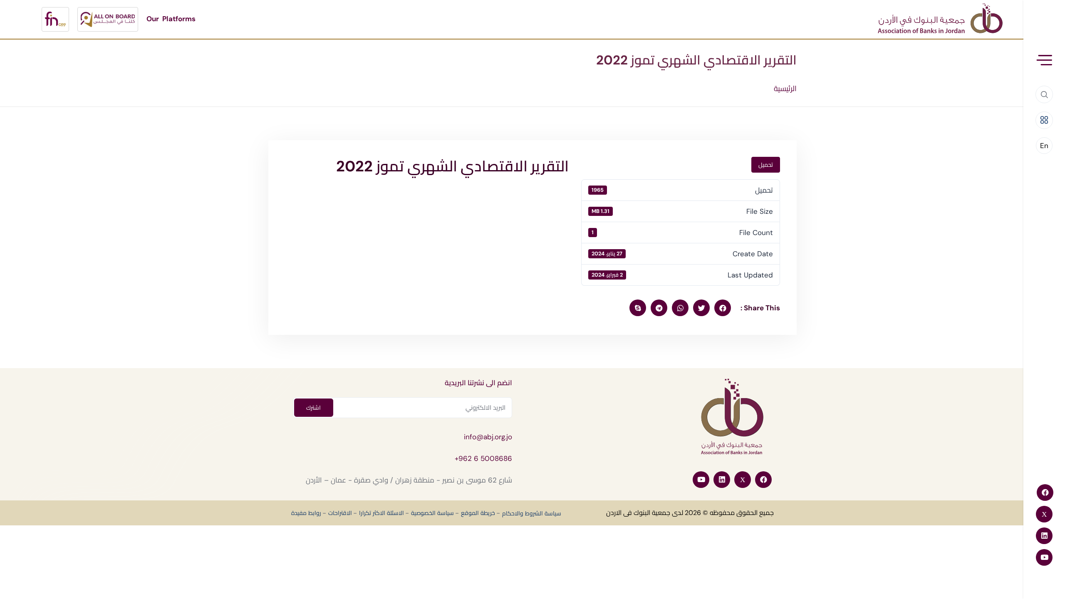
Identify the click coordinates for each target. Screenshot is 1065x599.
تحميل (765, 164)
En (1044, 145)
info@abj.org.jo (488, 436)
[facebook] (722, 308)
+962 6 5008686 (483, 458)
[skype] (637, 308)
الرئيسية (785, 89)
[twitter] (701, 308)
